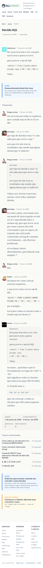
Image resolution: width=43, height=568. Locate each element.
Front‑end (17, 12)
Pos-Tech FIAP (19, 549)
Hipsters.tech (36, 548)
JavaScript (6, 546)
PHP (3, 16)
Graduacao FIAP (20, 543)
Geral (10, 12)
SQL (32, 12)
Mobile (26, 12)
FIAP (33, 539)
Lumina (34, 536)
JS (36, 12)
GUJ (3, 24)
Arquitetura (6, 555)
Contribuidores (30, 563)
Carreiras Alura (19, 531)
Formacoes (20, 536)
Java (4, 12)
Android (10, 16)
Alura (33, 533)
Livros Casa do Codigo (20, 554)
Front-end (5, 536)
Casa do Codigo (34, 543)
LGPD (39, 563)
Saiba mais (20, 563)
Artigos (18, 539)
